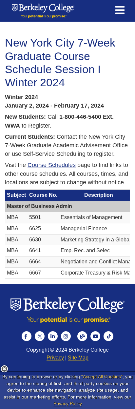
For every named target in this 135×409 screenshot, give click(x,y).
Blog (82, 336)
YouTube (95, 336)
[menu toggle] (120, 11)
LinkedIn (53, 336)
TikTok (108, 336)
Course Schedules (52, 165)
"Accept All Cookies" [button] (102, 376)
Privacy (55, 357)
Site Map (78, 357)
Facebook (26, 336)
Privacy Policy (67, 403)
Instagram (66, 336)
